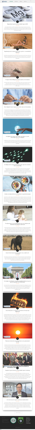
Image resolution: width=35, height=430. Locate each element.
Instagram (29, 423)
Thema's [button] (21, 1)
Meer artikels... (18, 412)
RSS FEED (4, 417)
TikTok (28, 421)
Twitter (28, 420)
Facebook (28, 419)
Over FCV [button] (25, 1)
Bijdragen (16, 1)
